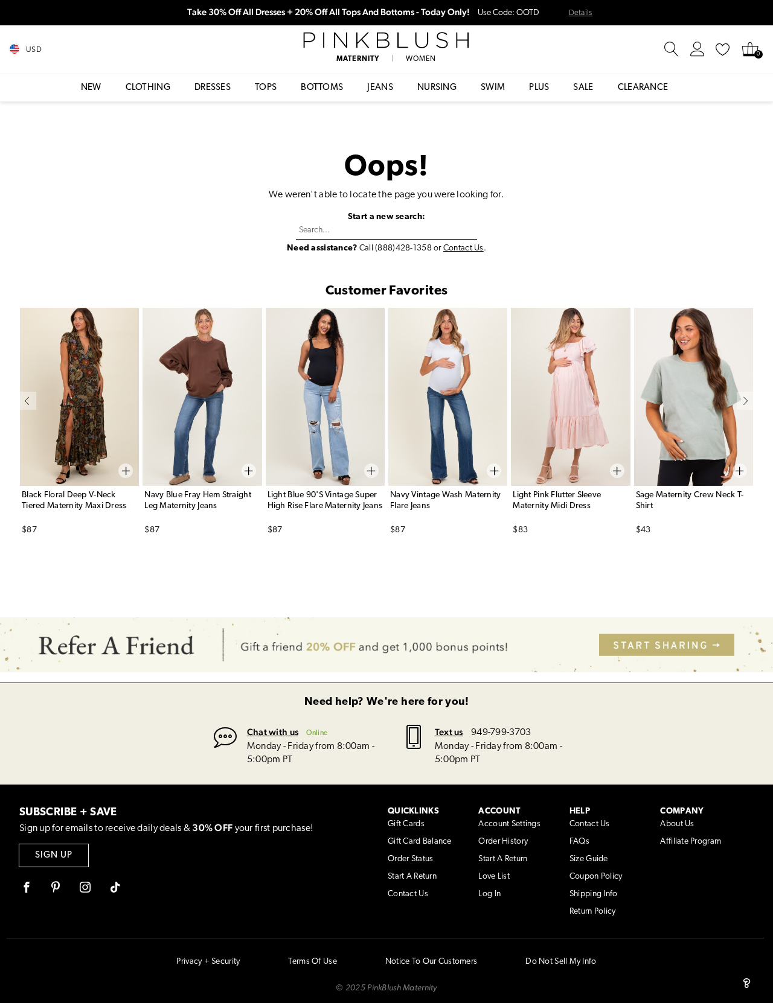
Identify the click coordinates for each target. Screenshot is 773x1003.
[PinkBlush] (387, 40)
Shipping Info (593, 894)
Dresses (212, 87)
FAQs (579, 841)
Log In (489, 894)
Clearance (643, 87)
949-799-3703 (501, 732)
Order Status (410, 859)
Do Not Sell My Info (560, 961)
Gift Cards (406, 824)
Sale (583, 87)
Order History (503, 841)
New (91, 87)
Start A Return (412, 876)
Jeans (380, 87)
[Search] (671, 49)
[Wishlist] (723, 49)
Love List (494, 876)
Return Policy (592, 911)
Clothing (148, 87)
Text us (449, 732)
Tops (266, 87)
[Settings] (697, 49)
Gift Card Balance (420, 841)
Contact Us (463, 248)
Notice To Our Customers (431, 961)
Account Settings (509, 824)
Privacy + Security (208, 961)
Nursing (437, 87)
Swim (493, 87)
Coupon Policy (596, 876)
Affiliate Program (690, 841)
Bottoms (322, 87)
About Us (677, 824)
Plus (539, 87)
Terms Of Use (312, 961)
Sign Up (53, 855)
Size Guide (588, 859)
